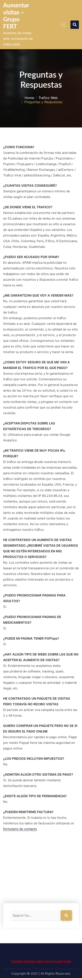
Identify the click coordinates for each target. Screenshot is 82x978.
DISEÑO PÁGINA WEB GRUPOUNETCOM (41, 962)
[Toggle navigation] (63, 25)
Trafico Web (48, 98)
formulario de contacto (20, 829)
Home (29, 98)
